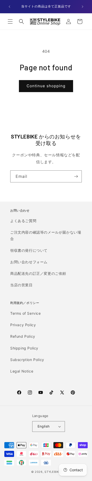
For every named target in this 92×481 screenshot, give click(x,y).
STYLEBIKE (52, 472)
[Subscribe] (76, 176)
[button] (10, 21)
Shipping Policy (24, 348)
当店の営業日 (21, 285)
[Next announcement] (82, 6)
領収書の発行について (29, 250)
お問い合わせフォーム (29, 262)
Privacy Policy (23, 325)
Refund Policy (22, 336)
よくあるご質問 (23, 220)
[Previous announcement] (9, 6)
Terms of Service (25, 313)
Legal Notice (21, 371)
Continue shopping (46, 85)
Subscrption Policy (27, 359)
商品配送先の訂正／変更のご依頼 (38, 273)
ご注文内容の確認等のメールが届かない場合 (45, 235)
